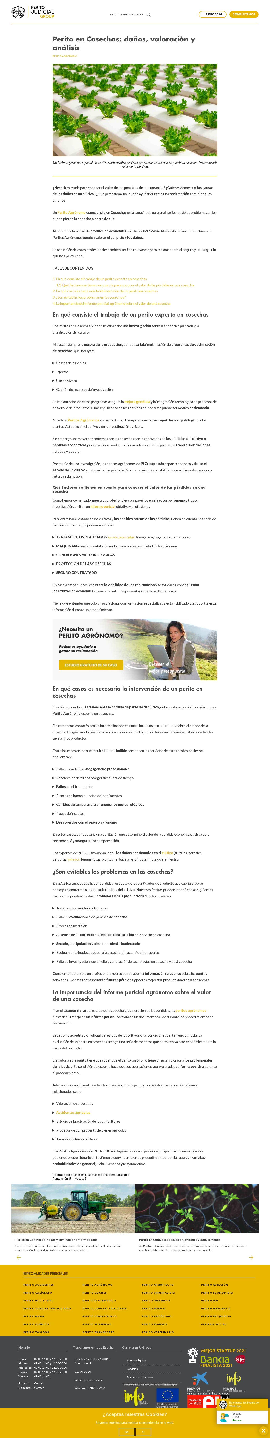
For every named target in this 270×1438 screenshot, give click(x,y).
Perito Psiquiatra (216, 1316)
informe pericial (102, 506)
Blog (114, 14)
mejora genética (137, 401)
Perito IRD (209, 1300)
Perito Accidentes (38, 1284)
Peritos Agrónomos (84, 420)
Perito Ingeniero (156, 1300)
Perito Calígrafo (37, 1292)
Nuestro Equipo (136, 1360)
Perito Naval (34, 1316)
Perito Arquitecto (158, 1284)
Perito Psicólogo (157, 1316)
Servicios (132, 1368)
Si (143, 1432)
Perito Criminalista (158, 1292)
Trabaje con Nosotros (140, 1377)
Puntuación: (61, 1178)
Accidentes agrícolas (73, 1112)
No (127, 1432)
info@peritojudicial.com (89, 1379)
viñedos (74, 859)
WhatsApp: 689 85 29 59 (90, 1388)
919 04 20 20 (83, 1371)
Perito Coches (95, 1292)
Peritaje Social (214, 1324)
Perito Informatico (99, 1300)
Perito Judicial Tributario (105, 1308)
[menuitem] (115, 14)
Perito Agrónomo (72, 212)
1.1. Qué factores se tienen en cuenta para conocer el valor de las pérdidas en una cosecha (125, 285)
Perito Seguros (154, 1324)
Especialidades (132, 14)
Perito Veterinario (158, 1332)
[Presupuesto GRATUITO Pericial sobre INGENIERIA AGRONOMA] (135, 649)
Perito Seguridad (97, 1324)
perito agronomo (65, 56)
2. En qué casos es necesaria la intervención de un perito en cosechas (105, 291)
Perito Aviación (214, 1284)
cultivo (167, 853)
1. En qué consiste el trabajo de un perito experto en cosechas (100, 279)
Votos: (79, 1178)
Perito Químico (36, 1324)
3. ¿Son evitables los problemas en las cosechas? (89, 297)
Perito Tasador (36, 1332)
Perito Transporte (98, 1332)
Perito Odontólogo (100, 1316)
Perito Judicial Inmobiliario (47, 1308)
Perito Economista (217, 1292)
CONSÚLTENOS (244, 14)
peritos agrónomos (191, 1010)
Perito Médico (154, 1308)
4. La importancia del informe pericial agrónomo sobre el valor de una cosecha (112, 303)
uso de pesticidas (121, 537)
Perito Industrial (38, 1300)
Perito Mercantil (215, 1308)
